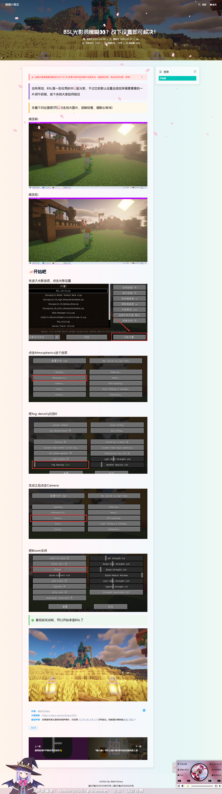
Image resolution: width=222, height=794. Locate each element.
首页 (214, 5)
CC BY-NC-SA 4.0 (88, 720)
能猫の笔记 (128, 720)
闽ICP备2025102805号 (99, 786)
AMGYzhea (44, 711)
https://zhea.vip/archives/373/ (59, 715)
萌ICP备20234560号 (123, 786)
